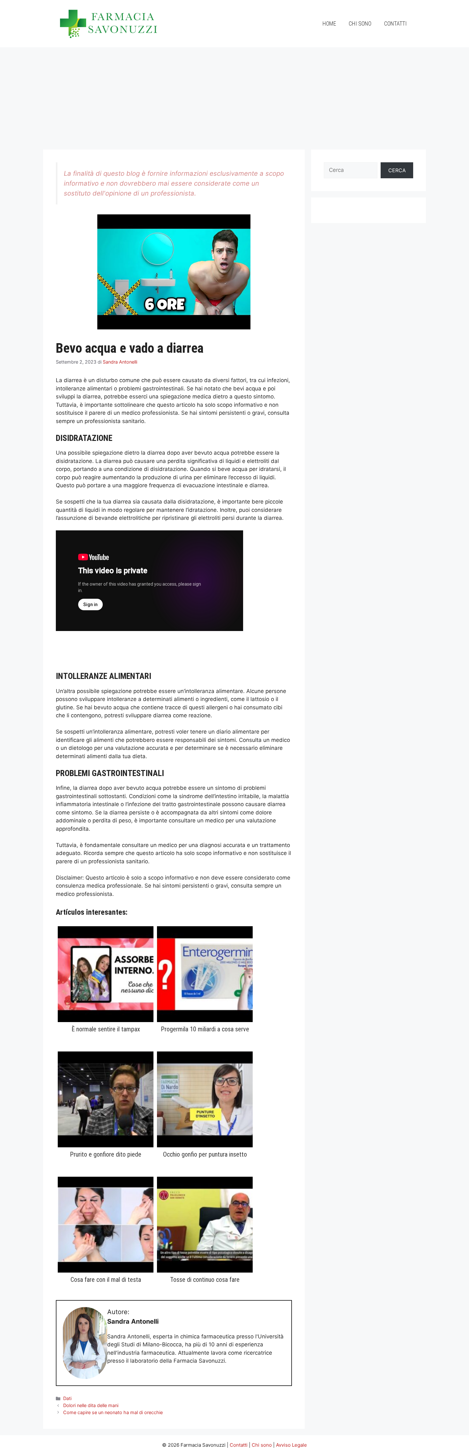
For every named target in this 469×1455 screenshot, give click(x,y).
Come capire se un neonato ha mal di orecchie (113, 1412)
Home (329, 23)
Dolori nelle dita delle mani (90, 1405)
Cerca (397, 170)
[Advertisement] (234, 95)
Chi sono (360, 23)
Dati (67, 1398)
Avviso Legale (291, 1445)
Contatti (395, 23)
